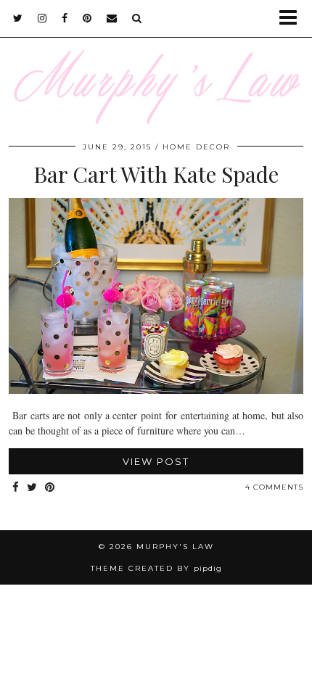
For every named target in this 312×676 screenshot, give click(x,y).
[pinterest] (87, 18)
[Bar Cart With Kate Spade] (156, 390)
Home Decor (196, 147)
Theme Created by (156, 568)
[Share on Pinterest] (50, 488)
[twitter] (18, 18)
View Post (156, 461)
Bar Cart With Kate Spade (156, 174)
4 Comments (274, 487)
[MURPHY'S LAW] (156, 62)
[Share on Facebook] (16, 488)
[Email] (112, 18)
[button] (293, 18)
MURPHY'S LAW (175, 546)
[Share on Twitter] (32, 488)
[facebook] (65, 18)
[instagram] (42, 18)
